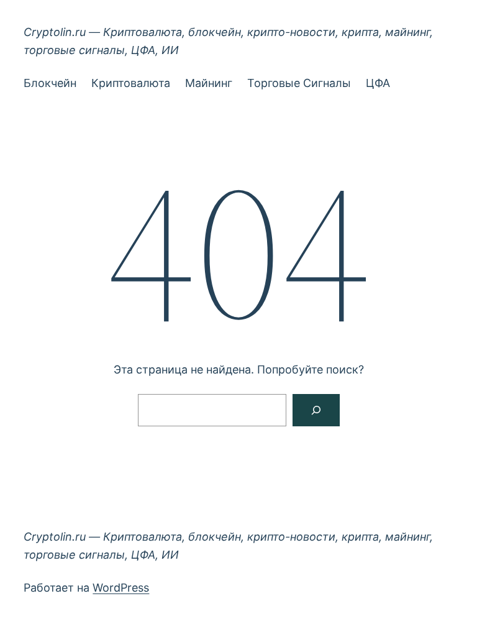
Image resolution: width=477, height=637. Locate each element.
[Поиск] (316, 410)
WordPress (121, 587)
